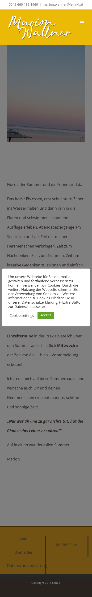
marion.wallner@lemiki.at (63, 4)
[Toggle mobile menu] (82, 22)
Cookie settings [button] (21, 315)
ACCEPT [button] (45, 315)
